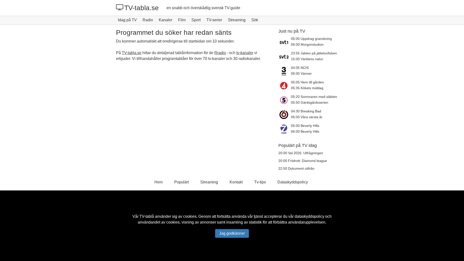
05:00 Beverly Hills (305, 126)
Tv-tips (260, 182)
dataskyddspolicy (309, 216)
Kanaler (165, 20)
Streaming (237, 20)
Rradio (220, 53)
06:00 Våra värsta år (306, 117)
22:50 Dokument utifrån (296, 168)
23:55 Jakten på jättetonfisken (314, 53)
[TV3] (284, 71)
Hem (158, 182)
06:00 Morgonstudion (307, 44)
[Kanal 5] (284, 100)
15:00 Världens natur (307, 59)
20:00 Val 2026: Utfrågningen (300, 153)
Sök (254, 20)
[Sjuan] (284, 129)
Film (182, 20)
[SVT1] (284, 42)
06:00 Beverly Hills (305, 131)
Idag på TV (127, 20)
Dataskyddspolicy (292, 182)
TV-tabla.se (141, 8)
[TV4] (284, 85)
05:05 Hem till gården (307, 82)
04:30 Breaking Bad (306, 111)
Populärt (181, 182)
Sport (196, 20)
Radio (148, 20)
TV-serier (214, 20)
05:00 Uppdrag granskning (311, 39)
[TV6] (284, 114)
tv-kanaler (244, 53)
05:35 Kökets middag (307, 88)
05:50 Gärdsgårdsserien (309, 102)
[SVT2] (284, 56)
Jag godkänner (232, 233)
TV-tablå (146, 216)
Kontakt (236, 182)
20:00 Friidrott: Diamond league (302, 161)
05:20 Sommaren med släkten (314, 97)
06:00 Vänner (301, 73)
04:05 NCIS (300, 68)
